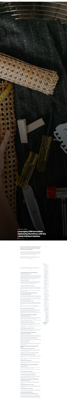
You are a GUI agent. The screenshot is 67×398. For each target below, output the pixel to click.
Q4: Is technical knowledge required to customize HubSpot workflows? (47, 318)
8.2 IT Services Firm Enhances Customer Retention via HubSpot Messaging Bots (46, 308)
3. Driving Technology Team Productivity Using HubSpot (45, 276)
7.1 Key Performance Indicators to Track (46, 300)
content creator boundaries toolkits (23, 377)
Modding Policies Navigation (26, 312)
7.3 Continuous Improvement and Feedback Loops (46, 303)
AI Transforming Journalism (34, 305)
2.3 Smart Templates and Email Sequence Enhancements (46, 274)
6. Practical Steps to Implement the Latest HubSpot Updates (46, 294)
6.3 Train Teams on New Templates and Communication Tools (46, 298)
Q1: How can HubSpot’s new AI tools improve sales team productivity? (47, 313)
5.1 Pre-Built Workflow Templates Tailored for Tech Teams (46, 290)
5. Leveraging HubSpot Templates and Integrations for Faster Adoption (46, 288)
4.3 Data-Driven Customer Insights (46, 286)
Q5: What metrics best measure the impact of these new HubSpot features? (47, 321)
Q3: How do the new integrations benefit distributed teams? (47, 316)
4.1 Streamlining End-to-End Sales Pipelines (46, 283)
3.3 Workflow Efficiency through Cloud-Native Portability (46, 281)
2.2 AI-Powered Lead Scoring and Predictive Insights (46, 273)
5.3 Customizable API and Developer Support (46, 293)
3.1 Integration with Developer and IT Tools (46, 277)
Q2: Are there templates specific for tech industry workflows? (47, 314)
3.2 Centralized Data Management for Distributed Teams (46, 279)
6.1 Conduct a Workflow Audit (46, 295)
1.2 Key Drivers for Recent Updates (46, 267)
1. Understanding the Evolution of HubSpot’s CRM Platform (46, 265)
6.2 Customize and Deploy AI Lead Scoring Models (46, 296)
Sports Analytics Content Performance (32, 386)
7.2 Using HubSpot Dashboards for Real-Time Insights (46, 302)
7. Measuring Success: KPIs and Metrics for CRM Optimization (46, 299)
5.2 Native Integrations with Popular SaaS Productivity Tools (46, 291)
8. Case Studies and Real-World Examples (46, 304)
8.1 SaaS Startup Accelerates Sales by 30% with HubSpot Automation (46, 306)
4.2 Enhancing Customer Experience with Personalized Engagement (46, 285)
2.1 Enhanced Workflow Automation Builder (46, 271)
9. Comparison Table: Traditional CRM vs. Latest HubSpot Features (45, 323)
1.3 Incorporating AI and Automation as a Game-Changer (46, 269)
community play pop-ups (27, 369)
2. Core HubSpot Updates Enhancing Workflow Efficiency (46, 270)
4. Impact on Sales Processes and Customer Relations (46, 282)
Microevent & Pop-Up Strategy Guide (26, 299)
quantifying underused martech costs (33, 358)
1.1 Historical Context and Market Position (46, 266)
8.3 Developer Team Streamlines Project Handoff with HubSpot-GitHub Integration (46, 310)
